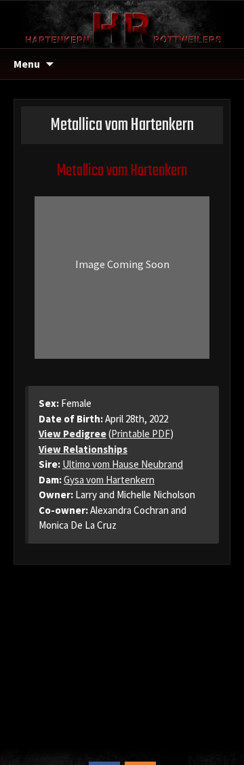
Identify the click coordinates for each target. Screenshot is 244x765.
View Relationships (83, 449)
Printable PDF (140, 433)
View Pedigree (72, 433)
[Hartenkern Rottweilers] (122, 23)
